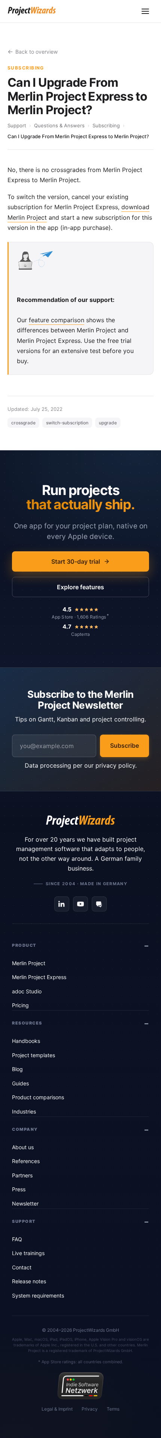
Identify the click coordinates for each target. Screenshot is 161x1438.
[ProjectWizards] (80, 821)
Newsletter (25, 1203)
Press (18, 1189)
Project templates (33, 1055)
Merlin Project (28, 963)
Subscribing (106, 125)
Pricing (20, 1005)
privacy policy (115, 765)
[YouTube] (80, 903)
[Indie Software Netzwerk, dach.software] (80, 1385)
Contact (21, 1267)
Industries (24, 1111)
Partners (22, 1175)
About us (23, 1147)
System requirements (38, 1295)
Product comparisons (38, 1097)
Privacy (90, 1409)
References (26, 1161)
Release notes (29, 1281)
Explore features (80, 587)
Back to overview (36, 51)
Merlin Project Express (39, 977)
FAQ (17, 1239)
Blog (17, 1069)
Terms (113, 1409)
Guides (20, 1083)
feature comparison (56, 320)
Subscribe (124, 745)
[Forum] (99, 903)
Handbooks (26, 1041)
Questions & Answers (59, 125)
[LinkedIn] (61, 903)
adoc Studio (27, 991)
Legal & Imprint (57, 1409)
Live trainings (28, 1253)
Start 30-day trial (75, 561)
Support (16, 125)
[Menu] (145, 11)
